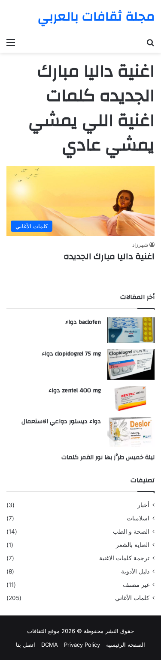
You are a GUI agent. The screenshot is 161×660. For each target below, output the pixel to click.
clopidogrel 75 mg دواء (71, 353)
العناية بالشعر (132, 544)
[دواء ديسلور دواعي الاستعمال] (131, 432)
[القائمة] (10, 42)
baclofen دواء (83, 322)
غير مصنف (136, 584)
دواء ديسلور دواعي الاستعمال (61, 421)
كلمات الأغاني (132, 597)
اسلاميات (138, 518)
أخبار (143, 505)
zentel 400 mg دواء (75, 390)
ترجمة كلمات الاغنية (124, 558)
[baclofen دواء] (131, 330)
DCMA (49, 644)
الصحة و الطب (131, 531)
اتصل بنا (25, 644)
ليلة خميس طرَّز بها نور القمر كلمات (108, 457)
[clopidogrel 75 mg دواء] (131, 364)
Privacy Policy (82, 644)
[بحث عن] (150, 42)
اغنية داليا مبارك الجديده (109, 256)
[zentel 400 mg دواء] (131, 398)
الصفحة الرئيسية (125, 644)
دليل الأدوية (135, 571)
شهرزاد (140, 245)
